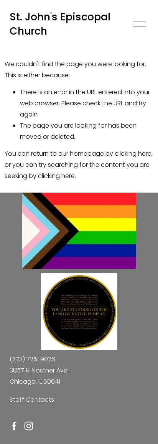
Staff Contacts (32, 399)
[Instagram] (28, 426)
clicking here (133, 153)
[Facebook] (14, 426)
